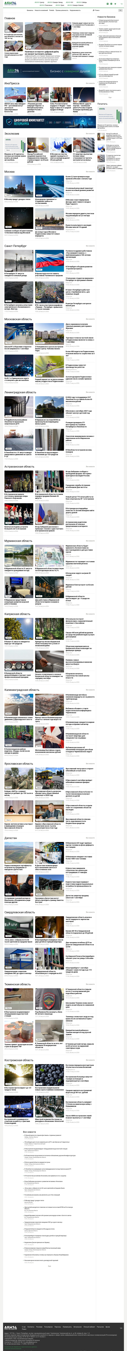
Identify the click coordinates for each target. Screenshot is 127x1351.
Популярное (48, 1327)
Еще (49, 1266)
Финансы (30, 10)
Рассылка (100, 1327)
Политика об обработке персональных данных (20, 1347)
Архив (108, 1327)
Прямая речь (67, 1327)
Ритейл (51, 10)
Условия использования (12, 1349)
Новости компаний (41, 10)
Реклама (39, 1327)
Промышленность (62, 10)
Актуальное (78, 1327)
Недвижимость (75, 10)
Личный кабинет (89, 1327)
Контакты (31, 1327)
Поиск (97, 10)
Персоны (57, 1327)
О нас (24, 1327)
